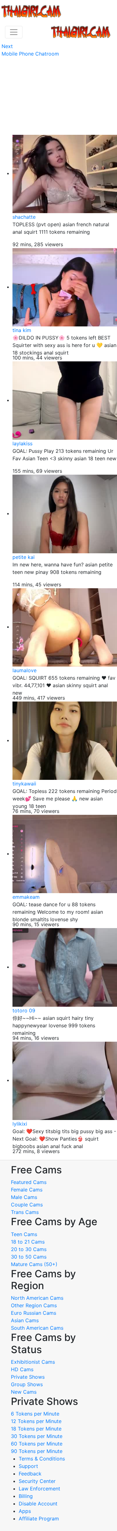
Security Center (37, 1481)
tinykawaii (24, 783)
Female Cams (26, 1189)
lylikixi (19, 1124)
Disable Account (38, 1503)
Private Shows (28, 1377)
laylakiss (22, 443)
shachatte (24, 217)
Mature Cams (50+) (34, 1264)
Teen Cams (24, 1234)
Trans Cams (25, 1212)
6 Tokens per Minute (35, 1414)
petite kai (23, 557)
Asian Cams (25, 1320)
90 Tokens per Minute (36, 1451)
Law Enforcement (39, 1488)
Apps (25, 1511)
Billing (26, 1496)
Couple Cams (27, 1204)
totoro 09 (23, 1010)
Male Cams (24, 1197)
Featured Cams (28, 1182)
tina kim (21, 330)
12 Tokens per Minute (36, 1421)
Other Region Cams (34, 1305)
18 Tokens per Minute (36, 1429)
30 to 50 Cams (28, 1257)
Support (28, 1466)
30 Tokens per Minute (36, 1436)
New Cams (24, 1392)
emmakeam (26, 897)
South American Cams (37, 1328)
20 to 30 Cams (28, 1249)
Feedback (30, 1473)
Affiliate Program (40, 1518)
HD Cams (22, 1369)
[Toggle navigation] (13, 32)
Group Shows (27, 1384)
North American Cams (37, 1298)
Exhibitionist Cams (33, 1362)
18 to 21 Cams (28, 1242)
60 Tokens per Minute (36, 1444)
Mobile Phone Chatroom (30, 54)
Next (7, 46)
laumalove (24, 670)
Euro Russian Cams (33, 1313)
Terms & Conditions (42, 1458)
